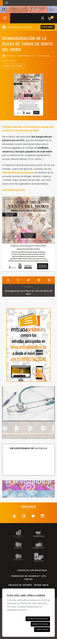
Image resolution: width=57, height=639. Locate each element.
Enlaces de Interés (20, 585)
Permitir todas (40, 624)
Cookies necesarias (37, 619)
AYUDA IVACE (41, 585)
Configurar (42, 629)
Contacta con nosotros (32, 570)
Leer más (47, 27)
